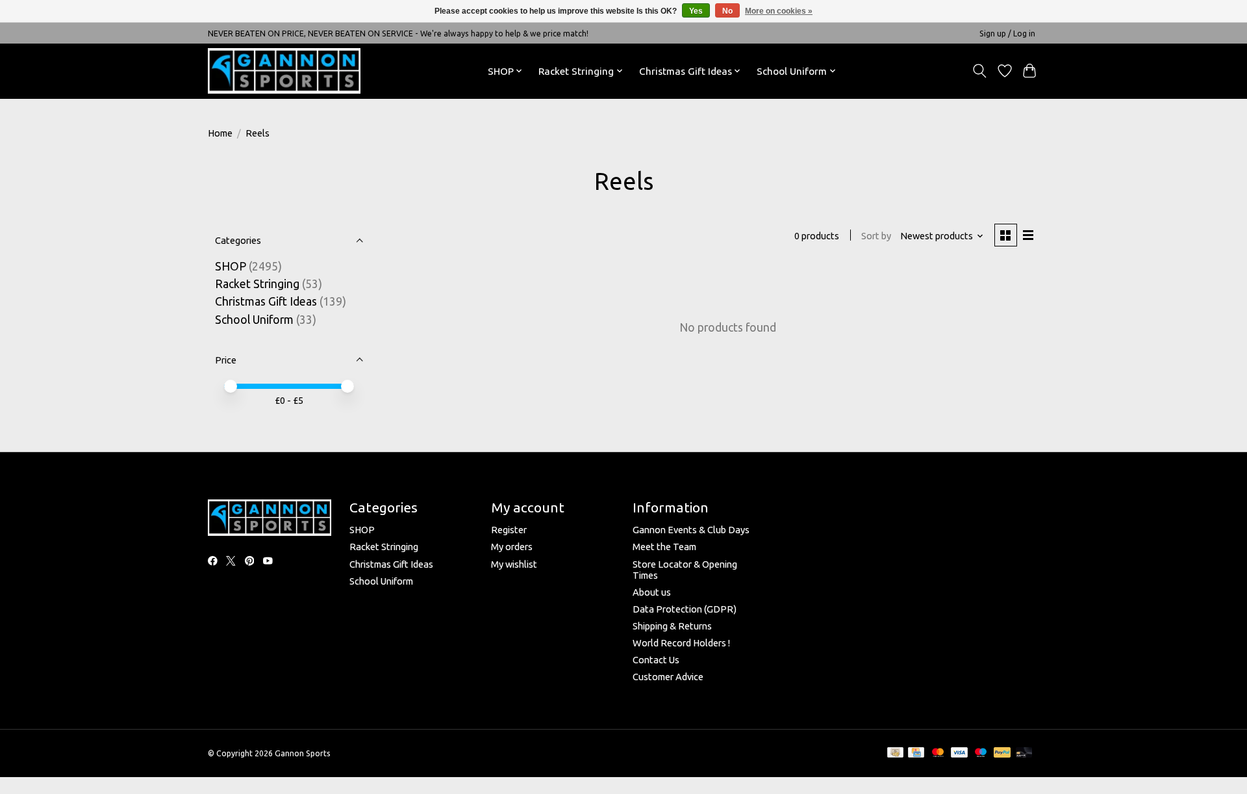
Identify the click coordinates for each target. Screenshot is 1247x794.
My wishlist (514, 564)
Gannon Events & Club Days (691, 529)
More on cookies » (778, 11)
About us (652, 592)
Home (220, 133)
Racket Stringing (257, 284)
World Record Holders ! (681, 642)
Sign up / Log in (1007, 33)
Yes (696, 11)
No (727, 11)
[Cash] (895, 753)
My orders (512, 546)
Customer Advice (668, 676)
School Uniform (254, 319)
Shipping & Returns (672, 625)
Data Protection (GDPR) (685, 609)
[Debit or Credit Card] (1024, 753)
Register (509, 529)
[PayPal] (1002, 753)
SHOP (232, 266)
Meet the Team (664, 546)
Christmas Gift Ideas (266, 301)
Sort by (876, 235)
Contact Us (656, 659)
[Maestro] (980, 753)
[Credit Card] (916, 753)
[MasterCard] (937, 753)
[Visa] (959, 753)
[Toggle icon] (979, 71)
